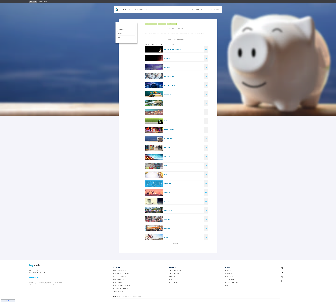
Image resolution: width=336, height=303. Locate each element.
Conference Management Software (123, 285)
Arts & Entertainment (172, 49)
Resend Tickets (43, 1)
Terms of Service (230, 279)
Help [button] (206, 9)
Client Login (172, 276)
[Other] (154, 201)
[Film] (154, 121)
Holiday (167, 174)
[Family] (154, 103)
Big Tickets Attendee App (120, 288)
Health (166, 165)
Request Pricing (173, 282)
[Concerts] (154, 67)
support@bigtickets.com (36, 277)
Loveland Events (137, 296)
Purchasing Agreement (231, 282)
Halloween (168, 156)
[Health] (154, 166)
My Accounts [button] (215, 9)
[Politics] (154, 219)
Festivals (167, 112)
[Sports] (154, 237)
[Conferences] (154, 76)
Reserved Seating (118, 282)
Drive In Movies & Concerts (121, 273)
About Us (228, 270)
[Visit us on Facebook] (294, 268)
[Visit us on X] (294, 272)
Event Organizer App (119, 279)
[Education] (154, 94)
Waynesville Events (126, 296)
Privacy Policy (229, 276)
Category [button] (122, 30)
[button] (127, 9)
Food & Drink (169, 130)
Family (166, 103)
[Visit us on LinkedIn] (294, 281)
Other (166, 201)
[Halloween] (154, 157)
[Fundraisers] (154, 139)
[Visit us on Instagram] (294, 277)
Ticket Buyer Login (174, 273)
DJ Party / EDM (169, 85)
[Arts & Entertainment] (154, 49)
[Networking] (154, 183)
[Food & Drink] (154, 130)
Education (168, 94)
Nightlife (168, 192)
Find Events (189, 9)
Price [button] (120, 37)
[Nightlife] (154, 192)
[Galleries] (154, 148)
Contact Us (228, 273)
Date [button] (120, 33)
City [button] (120, 26)
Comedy (167, 58)
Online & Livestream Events (121, 276)
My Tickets (33, 1)
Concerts (167, 67)
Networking (169, 183)
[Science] (154, 228)
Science (167, 228)
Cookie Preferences (8, 301)
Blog (226, 285)
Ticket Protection (118, 291)
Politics (167, 219)
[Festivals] (154, 112)
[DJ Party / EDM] (154, 85)
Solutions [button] (198, 9)
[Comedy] (154, 58)
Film (165, 121)
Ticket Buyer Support (175, 270)
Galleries (167, 147)
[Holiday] (154, 175)
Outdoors (168, 210)
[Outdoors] (154, 210)
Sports (166, 237)
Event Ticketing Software (120, 270)
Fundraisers (169, 139)
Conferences (169, 76)
